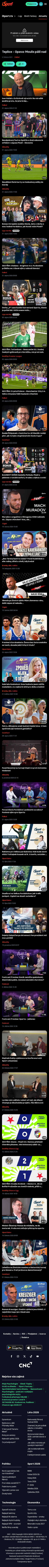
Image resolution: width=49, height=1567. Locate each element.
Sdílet (10, 64)
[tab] (9, 16)
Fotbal (17, 57)
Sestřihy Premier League (12, 356)
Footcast (5, 984)
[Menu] (45, 4)
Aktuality (5, 147)
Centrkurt (6, 440)
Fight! (4, 524)
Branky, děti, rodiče (9, 565)
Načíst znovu (24, 40)
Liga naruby (6, 231)
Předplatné (31, 4)
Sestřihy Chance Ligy (10, 1149)
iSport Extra (6, 649)
